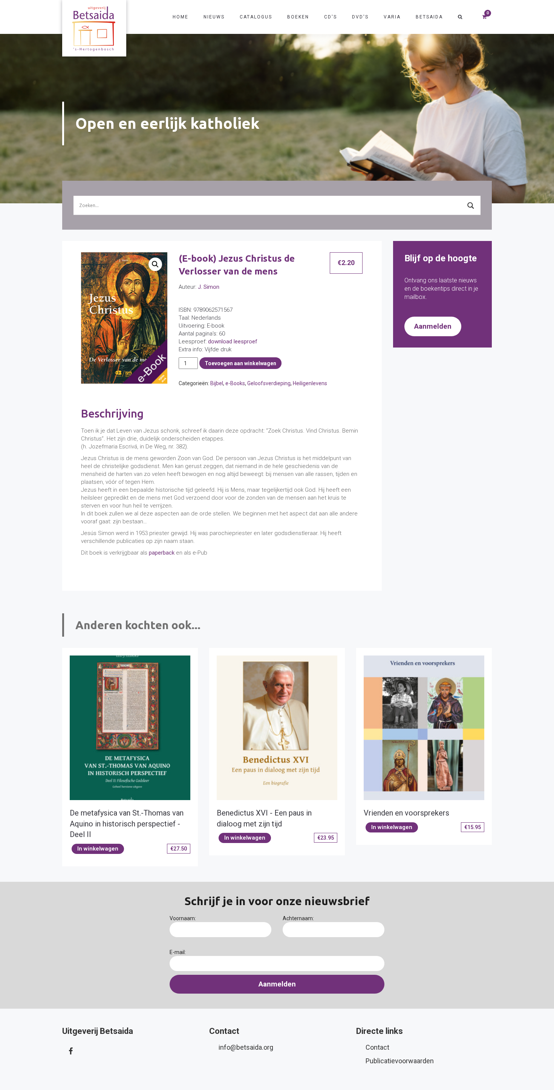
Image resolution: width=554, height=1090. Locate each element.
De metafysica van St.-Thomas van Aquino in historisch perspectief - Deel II (127, 823)
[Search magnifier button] (470, 205)
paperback (161, 552)
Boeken (298, 17)
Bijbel (216, 383)
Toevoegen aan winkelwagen (240, 363)
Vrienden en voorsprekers (406, 812)
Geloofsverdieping (269, 383)
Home (180, 17)
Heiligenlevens (310, 383)
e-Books (235, 383)
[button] (155, 264)
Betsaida (429, 17)
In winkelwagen (97, 848)
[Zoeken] (460, 17)
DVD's (360, 17)
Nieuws (214, 17)
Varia (392, 17)
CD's (330, 17)
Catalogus (256, 17)
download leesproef (232, 341)
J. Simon (208, 287)
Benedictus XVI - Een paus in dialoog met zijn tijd (264, 818)
